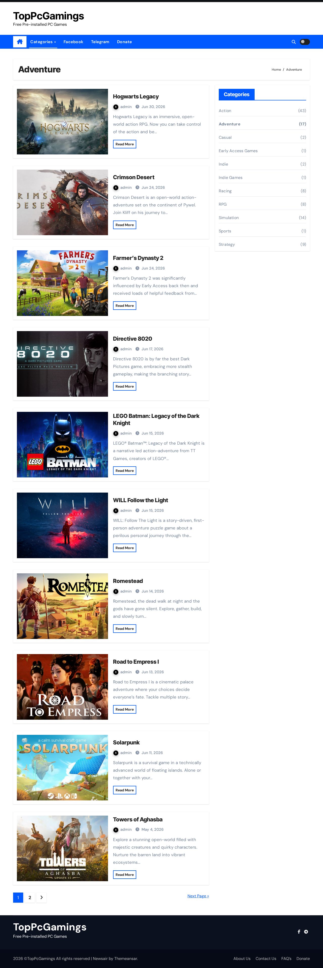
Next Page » (198, 896)
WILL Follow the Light (140, 500)
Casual (225, 137)
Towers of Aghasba (138, 819)
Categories (42, 41)
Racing (225, 191)
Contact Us (266, 958)
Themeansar (125, 958)
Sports (225, 231)
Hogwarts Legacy (136, 96)
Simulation (229, 217)
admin (126, 106)
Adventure (229, 124)
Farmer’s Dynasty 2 (138, 258)
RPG (223, 204)
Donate (124, 41)
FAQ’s (286, 958)
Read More (125, 144)
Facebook (74, 41)
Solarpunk (126, 742)
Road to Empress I (136, 661)
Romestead (128, 581)
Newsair (100, 958)
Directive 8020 (132, 338)
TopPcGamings (48, 16)
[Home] (19, 42)
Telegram (100, 41)
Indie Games (231, 177)
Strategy (227, 244)
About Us (242, 958)
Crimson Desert (133, 177)
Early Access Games (238, 150)
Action (225, 110)
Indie (223, 164)
